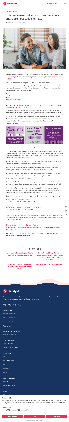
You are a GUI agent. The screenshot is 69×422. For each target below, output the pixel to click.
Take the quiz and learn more (28, 233)
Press (5, 373)
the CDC (17, 110)
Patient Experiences (9, 335)
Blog (4, 364)
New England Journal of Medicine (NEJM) (35, 161)
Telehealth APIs (8, 343)
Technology (7, 326)
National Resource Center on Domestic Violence (22, 225)
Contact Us (53, 3)
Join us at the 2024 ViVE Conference (49, 264)
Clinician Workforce (9, 314)
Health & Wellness (11, 11)
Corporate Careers (9, 360)
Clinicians (6, 369)
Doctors (6, 381)
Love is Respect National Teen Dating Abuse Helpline (24, 207)
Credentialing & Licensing (11, 322)
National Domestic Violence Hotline (18, 199)
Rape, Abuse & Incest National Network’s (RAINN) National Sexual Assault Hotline (34, 215)
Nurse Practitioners (9, 386)
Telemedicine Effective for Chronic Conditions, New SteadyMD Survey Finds (19, 266)
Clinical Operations (9, 318)
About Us (6, 356)
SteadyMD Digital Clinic (10, 347)
